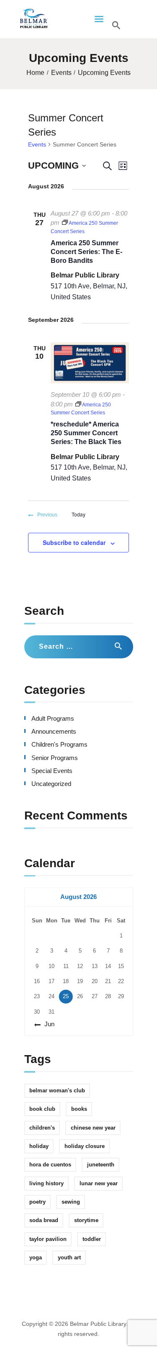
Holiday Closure (84, 1146)
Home (35, 72)
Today (78, 514)
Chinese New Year (93, 1128)
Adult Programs (52, 718)
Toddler (91, 1239)
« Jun (46, 1024)
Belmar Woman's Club (57, 1090)
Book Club (42, 1109)
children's (42, 1128)
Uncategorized (51, 784)
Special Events (51, 771)
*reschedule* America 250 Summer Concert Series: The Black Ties (86, 433)
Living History (46, 1183)
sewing (71, 1202)
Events (61, 72)
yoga (35, 1257)
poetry (37, 1202)
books (79, 1109)
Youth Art (69, 1257)
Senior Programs (54, 758)
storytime (86, 1220)
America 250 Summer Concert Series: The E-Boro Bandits (86, 251)
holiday (39, 1146)
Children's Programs (59, 744)
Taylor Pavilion (48, 1239)
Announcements (53, 731)
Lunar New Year (99, 1183)
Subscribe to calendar (74, 542)
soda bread (43, 1220)
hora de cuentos (50, 1164)
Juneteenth (100, 1164)
